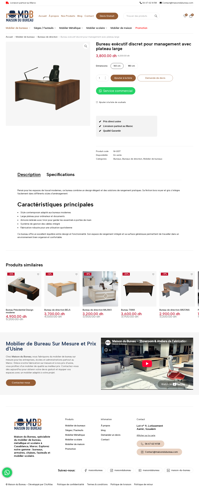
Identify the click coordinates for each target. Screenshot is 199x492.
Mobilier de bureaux (25, 37)
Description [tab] (29, 174)
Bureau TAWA (128, 310)
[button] (86, 46)
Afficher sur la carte (146, 435)
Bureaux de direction (48, 37)
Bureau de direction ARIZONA (174, 310)
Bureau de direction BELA (57, 310)
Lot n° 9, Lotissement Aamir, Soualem (150, 427)
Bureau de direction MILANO (97, 310)
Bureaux (117, 159)
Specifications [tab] (60, 174)
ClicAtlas (48, 484)
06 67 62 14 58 (149, 3)
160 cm (117, 66)
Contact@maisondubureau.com (177, 3)
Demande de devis (155, 78)
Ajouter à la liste (123, 78)
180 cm (131, 66)
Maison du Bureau (17, 484)
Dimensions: (102, 66)
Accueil (9, 37)
